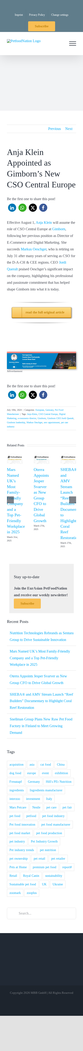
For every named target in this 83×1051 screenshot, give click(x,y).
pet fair (67, 807)
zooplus (32, 893)
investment (33, 799)
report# (67, 867)
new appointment (52, 422)
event (45, 773)
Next (68, 129)
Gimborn (58, 229)
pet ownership (18, 858)
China (61, 764)
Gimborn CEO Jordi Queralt (60, 418)
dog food (15, 773)
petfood (31, 816)
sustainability (53, 875)
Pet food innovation (22, 824)
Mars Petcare (17, 807)
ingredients (16, 790)
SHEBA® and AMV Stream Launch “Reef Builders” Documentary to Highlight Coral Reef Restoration (71, 503)
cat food (45, 764)
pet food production (49, 833)
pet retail (39, 858)
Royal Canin (31, 875)
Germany (49, 410)
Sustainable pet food (22, 884)
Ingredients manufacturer (46, 790)
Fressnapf (15, 781)
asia (32, 764)
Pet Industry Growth (44, 841)
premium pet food (44, 867)
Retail (13, 875)
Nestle (36, 807)
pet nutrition (48, 850)
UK (44, 884)
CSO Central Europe (48, 414)
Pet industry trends (21, 850)
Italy (49, 799)
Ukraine (58, 884)
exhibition (61, 773)
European (40, 410)
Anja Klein (44, 222)
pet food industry (53, 816)
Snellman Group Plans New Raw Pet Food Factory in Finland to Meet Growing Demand (41, 726)
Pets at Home (18, 867)
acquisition (16, 764)
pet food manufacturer (55, 824)
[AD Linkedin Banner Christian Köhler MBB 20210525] (41, 353)
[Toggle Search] (60, 43)
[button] (12, 208)
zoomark (15, 893)
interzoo (14, 799)
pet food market (19, 833)
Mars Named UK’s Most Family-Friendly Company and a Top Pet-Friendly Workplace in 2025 (40, 658)
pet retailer (58, 858)
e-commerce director (27, 418)
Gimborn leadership (16, 422)
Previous (54, 129)
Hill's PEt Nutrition (58, 781)
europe (31, 773)
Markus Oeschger (33, 249)
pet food (14, 816)
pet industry (17, 841)
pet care (51, 807)
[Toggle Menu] (72, 43)
